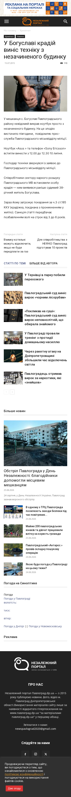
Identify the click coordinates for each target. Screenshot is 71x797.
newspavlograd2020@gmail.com (35, 728)
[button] (6, 21)
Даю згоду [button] (14, 788)
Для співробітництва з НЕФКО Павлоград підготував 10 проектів (52, 243)
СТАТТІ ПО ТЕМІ (15, 263)
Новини (20, 36)
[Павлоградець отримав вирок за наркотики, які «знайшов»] (13, 378)
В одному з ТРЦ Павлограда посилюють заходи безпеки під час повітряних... (46, 511)
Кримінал (25, 30)
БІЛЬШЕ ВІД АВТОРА (44, 263)
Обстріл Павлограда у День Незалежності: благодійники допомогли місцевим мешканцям (31, 478)
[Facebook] (25, 754)
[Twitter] (46, 754)
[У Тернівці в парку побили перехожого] (13, 279)
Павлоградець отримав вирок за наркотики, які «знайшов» (43, 378)
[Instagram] (35, 754)
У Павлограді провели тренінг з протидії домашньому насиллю (42, 337)
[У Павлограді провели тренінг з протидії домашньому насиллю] (13, 337)
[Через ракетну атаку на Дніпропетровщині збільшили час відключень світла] (13, 355)
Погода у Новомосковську (45, 626)
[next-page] (12, 392)
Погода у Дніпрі (14, 626)
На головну (10, 30)
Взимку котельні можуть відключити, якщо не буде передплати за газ (17, 245)
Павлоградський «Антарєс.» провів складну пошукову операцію (44, 549)
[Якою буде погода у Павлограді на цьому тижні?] (13, 569)
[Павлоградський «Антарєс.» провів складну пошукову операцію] (13, 550)
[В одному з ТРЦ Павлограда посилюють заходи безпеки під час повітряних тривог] (13, 512)
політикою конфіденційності (24, 774)
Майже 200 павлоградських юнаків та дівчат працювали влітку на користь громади (44, 530)
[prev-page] (6, 392)
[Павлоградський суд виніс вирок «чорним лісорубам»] (13, 297)
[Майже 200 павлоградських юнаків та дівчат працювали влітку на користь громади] (13, 531)
